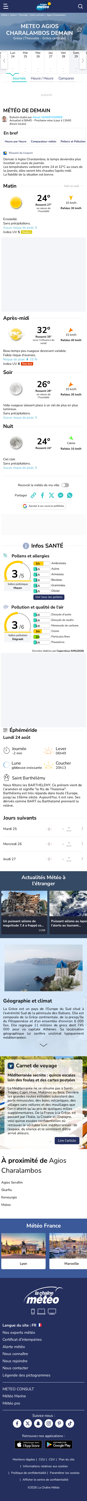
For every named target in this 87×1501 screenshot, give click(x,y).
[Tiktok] (70, 1423)
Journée (19, 78)
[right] (82, 60)
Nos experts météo (19, 1332)
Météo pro (11, 1403)
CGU (42, 1459)
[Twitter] (27, 1423)
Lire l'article (67, 1140)
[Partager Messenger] (60, 495)
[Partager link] (33, 495)
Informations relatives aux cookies (45, 1466)
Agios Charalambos (56, 15)
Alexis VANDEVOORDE (48, 117)
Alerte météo (14, 1346)
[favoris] (79, 30)
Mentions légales (24, 1459)
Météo (4, 15)
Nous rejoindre (15, 1361)
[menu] (6, 6)
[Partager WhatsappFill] (69, 495)
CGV (52, 1459)
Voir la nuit (72, 186)
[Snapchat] (38, 1423)
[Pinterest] (59, 1423)
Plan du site (66, 1459)
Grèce (13, 15)
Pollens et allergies (30, 556)
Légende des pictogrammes (26, 1375)
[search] (80, 6)
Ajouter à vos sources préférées (46, 506)
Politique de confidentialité (28, 1473)
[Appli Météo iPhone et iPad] (28, 1445)
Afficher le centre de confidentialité (45, 1479)
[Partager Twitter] (51, 495)
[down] (43, 1045)
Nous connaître (15, 1353)
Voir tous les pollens (49, 597)
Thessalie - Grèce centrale (31, 15)
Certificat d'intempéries (22, 1339)
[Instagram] (49, 1423)
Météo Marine (14, 1396)
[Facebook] (17, 1423)
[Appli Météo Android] (58, 1445)
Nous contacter (15, 1368)
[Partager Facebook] (42, 495)
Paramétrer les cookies (65, 1473)
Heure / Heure (42, 78)
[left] (4, 60)
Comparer (66, 78)
